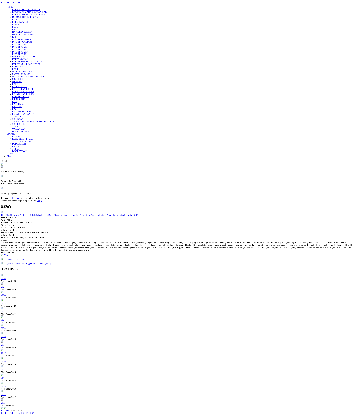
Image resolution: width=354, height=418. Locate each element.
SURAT (15, 126)
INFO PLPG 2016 (20, 52)
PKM (14, 101)
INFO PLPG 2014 (20, 47)
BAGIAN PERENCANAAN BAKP (28, 14)
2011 (3, 403)
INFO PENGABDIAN (22, 42)
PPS (14, 109)
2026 (3, 278)
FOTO (15, 27)
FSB (14, 29)
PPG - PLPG (18, 104)
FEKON (16, 24)
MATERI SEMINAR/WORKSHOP (28, 76)
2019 (3, 336)
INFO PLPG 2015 (20, 49)
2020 (3, 328)
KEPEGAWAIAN (20, 59)
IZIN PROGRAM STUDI (24, 57)
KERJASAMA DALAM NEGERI (27, 62)
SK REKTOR (18, 124)
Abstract (7, 255)
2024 (3, 295)
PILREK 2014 (18, 99)
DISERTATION (19, 151)
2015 (3, 370)
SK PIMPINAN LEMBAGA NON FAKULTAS (34, 121)
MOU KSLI (17, 79)
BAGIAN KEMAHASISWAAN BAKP (30, 12)
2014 (3, 378)
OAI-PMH (11, 154)
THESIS (16, 149)
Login (39, 200)
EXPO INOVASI (20, 22)
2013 (3, 386)
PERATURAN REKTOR (23, 94)
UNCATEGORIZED (21, 131)
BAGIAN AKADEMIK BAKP (26, 9)
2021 (3, 320)
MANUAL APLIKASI (22, 71)
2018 (3, 345)
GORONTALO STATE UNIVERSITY (19, 413)
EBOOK (16, 19)
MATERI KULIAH (21, 74)
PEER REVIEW (19, 86)
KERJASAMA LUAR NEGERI (26, 64)
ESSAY (15, 146)
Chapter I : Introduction (14, 259)
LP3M (15, 69)
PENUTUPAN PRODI (22, 89)
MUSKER (17, 81)
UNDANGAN (18, 129)
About (9, 156)
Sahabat (15, 198)
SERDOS (16, 116)
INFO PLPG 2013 (20, 44)
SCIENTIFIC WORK (22, 141)
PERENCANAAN (20, 96)
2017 (3, 353)
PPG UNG (17, 106)
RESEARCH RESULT (22, 139)
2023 (3, 303)
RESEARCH (18, 136)
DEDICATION (19, 144)
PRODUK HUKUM (21, 111)
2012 (3, 394)
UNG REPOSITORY (10, 2)
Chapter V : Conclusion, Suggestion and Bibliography (27, 263)
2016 (3, 361)
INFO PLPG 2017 (20, 54)
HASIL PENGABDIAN (23, 34)
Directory (11, 134)
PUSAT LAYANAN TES (23, 114)
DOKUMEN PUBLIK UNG (25, 17)
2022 (3, 311)
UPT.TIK (5, 410)
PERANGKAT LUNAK (23, 91)
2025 (3, 287)
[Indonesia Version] (2, 164)
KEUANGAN (18, 66)
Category (11, 7)
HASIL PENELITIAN (22, 32)
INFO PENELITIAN (21, 39)
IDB (14, 37)
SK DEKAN (18, 119)
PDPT (15, 84)
